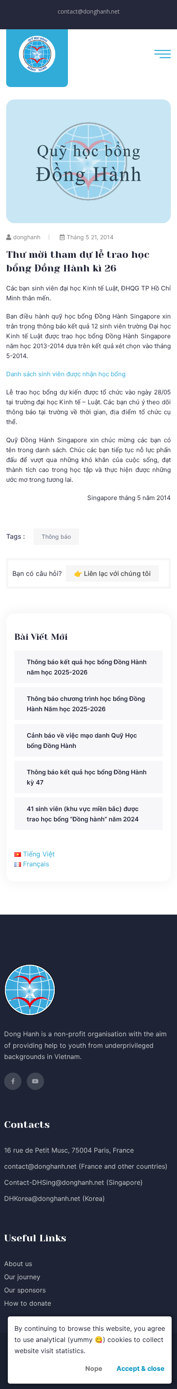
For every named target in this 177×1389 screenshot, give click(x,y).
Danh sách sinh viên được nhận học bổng (66, 374)
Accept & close (140, 1368)
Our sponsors (25, 1290)
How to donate (27, 1303)
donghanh (26, 237)
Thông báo (56, 536)
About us (18, 1263)
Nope (93, 1368)
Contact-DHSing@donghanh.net (54, 1182)
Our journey (22, 1277)
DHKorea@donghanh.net (42, 1198)
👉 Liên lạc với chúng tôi (112, 573)
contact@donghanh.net (89, 11)
